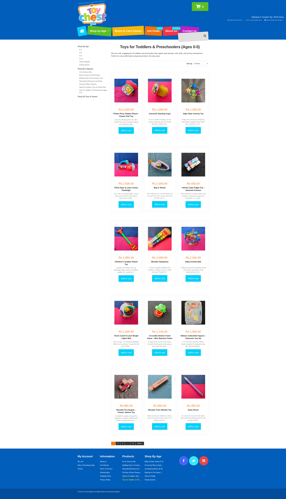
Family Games (84, 65)
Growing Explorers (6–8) (154, 469)
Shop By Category (85, 69)
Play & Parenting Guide (86, 465)
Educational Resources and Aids (90, 81)
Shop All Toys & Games (88, 97)
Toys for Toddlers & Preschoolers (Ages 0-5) (138, 480)
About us (172, 30)
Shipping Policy (105, 476)
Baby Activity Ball (193, 262)
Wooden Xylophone (159, 262)
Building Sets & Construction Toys (91, 78)
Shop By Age (83, 46)
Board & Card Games (128, 30)
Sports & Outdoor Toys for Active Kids (92, 87)
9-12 (81, 59)
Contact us (190, 30)
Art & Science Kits (85, 72)
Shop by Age (98, 30)
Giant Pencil (193, 410)
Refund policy (105, 472)
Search (80, 469)
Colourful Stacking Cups (160, 114)
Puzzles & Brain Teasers (87, 84)
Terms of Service (106, 469)
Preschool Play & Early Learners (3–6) (159, 465)
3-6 (80, 53)
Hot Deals (154, 30)
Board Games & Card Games (89, 75)
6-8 (80, 56)
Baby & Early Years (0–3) (154, 461)
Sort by (189, 64)
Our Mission (104, 465)
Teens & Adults (84, 62)
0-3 (80, 50)
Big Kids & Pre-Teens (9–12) (155, 472)
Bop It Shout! (160, 188)
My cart (80, 461)
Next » (139, 443)
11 (133, 443)
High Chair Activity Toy (193, 114)
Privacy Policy (105, 480)
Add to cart (126, 130)
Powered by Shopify (113, 492)
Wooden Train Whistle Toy (159, 410)
